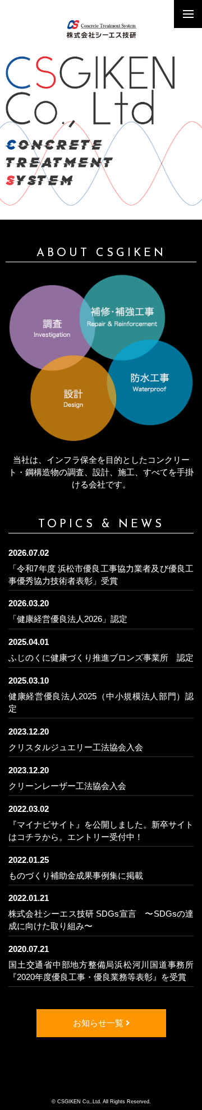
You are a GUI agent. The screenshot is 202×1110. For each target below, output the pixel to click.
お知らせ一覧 (99, 1023)
